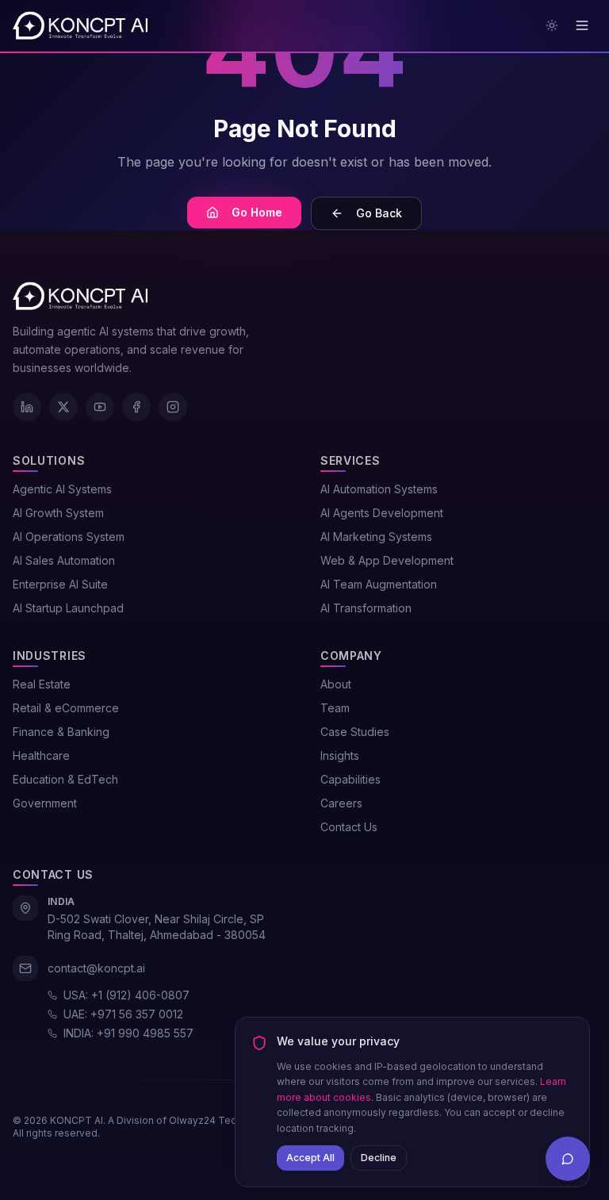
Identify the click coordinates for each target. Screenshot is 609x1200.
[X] (63, 407)
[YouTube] (100, 407)
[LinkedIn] (27, 407)
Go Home (257, 212)
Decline (378, 1158)
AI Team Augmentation (378, 584)
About (335, 684)
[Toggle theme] (552, 25)
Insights (339, 755)
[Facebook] (136, 407)
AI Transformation (366, 608)
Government (45, 803)
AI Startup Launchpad (68, 608)
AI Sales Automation (64, 560)
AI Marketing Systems (376, 536)
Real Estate (42, 684)
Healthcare (41, 755)
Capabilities (350, 779)
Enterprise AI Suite (60, 584)
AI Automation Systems (379, 489)
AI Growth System (58, 512)
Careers (341, 803)
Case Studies (354, 731)
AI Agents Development (381, 512)
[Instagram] (173, 407)
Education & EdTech (65, 779)
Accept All (310, 1158)
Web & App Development (387, 560)
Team (335, 708)
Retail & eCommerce (66, 708)
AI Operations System (68, 536)
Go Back (379, 213)
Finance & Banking (61, 731)
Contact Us (348, 827)
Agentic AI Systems (62, 489)
